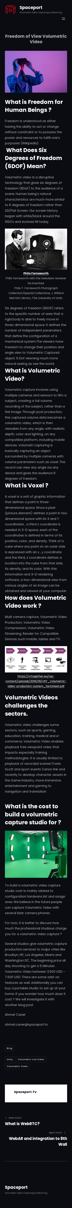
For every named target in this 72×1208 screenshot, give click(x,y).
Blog (9, 1048)
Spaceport (31, 7)
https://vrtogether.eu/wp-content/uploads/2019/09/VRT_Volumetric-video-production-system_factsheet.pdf (36, 681)
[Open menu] (63, 18)
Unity (10, 1059)
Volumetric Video (17, 1066)
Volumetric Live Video (31, 1059)
